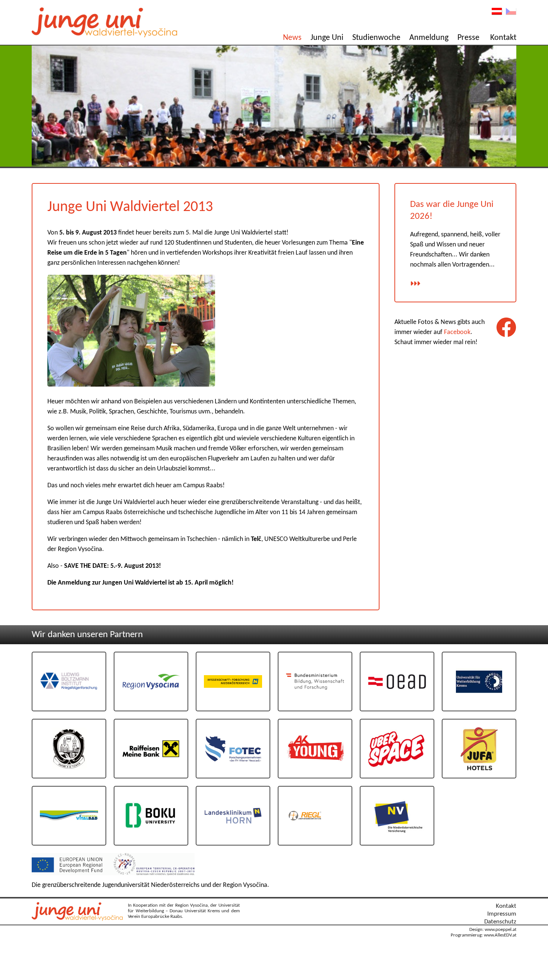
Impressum (501, 914)
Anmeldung (428, 38)
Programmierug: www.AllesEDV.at (483, 935)
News (292, 38)
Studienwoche (376, 38)
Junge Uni (327, 38)
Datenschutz (500, 922)
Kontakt (503, 38)
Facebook (457, 332)
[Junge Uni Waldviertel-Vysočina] (79, 919)
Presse (468, 38)
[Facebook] (506, 327)
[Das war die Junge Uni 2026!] (415, 284)
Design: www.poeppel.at (492, 930)
